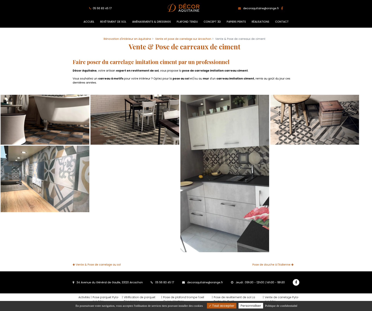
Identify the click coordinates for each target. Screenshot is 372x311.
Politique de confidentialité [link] (281, 305)
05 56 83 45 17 (164, 282)
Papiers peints (236, 22)
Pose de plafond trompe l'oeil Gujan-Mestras (183, 299)
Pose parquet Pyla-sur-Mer (106, 299)
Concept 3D (212, 22)
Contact (282, 22)
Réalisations (260, 22)
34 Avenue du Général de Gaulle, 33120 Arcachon (109, 282)
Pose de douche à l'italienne (271, 265)
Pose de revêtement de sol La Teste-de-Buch (234, 299)
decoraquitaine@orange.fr (260, 8)
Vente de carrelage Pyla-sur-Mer (282, 299)
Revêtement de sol (113, 22)
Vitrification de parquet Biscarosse (139, 299)
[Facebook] (282, 8)
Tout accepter (222, 305)
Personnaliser (250, 305)
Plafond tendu (187, 22)
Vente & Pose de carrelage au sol (98, 265)
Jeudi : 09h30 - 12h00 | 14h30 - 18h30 (260, 282)
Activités (84, 297)
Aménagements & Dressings (151, 22)
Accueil (89, 22)
